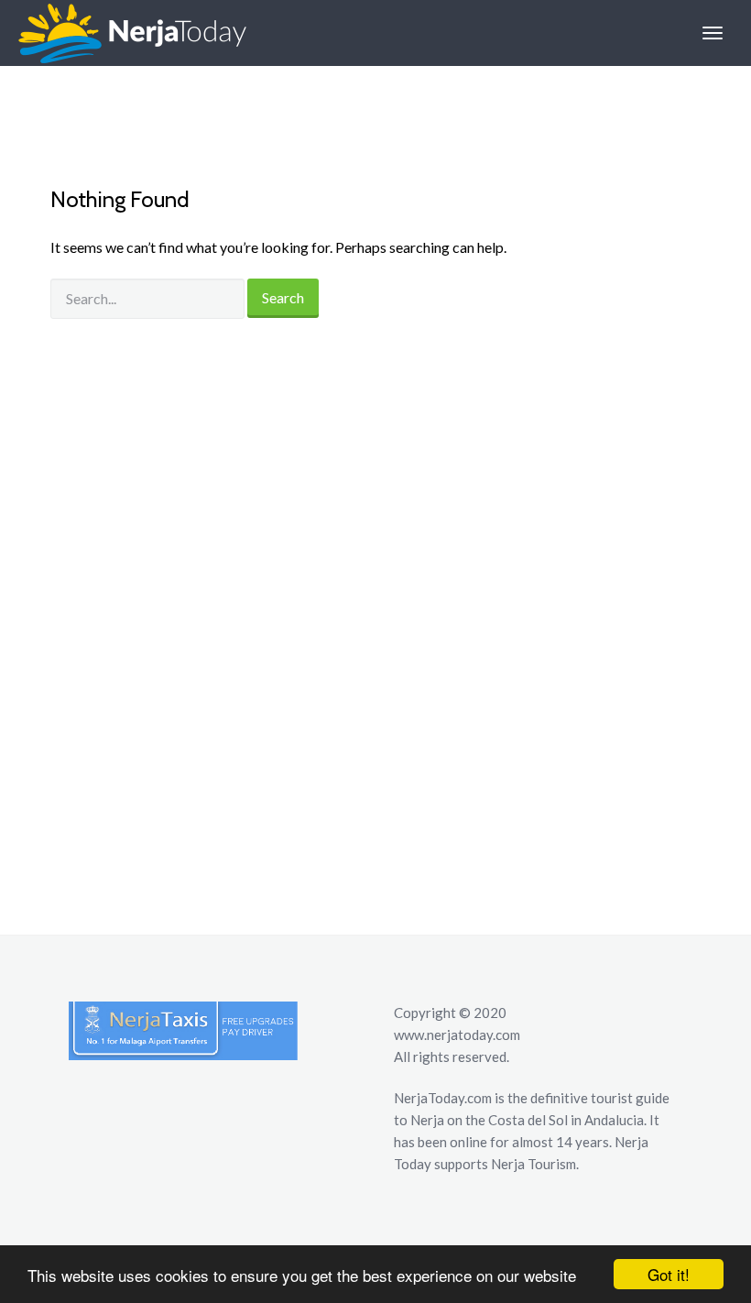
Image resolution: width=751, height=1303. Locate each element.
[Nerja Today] (123, 33)
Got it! (669, 1274)
